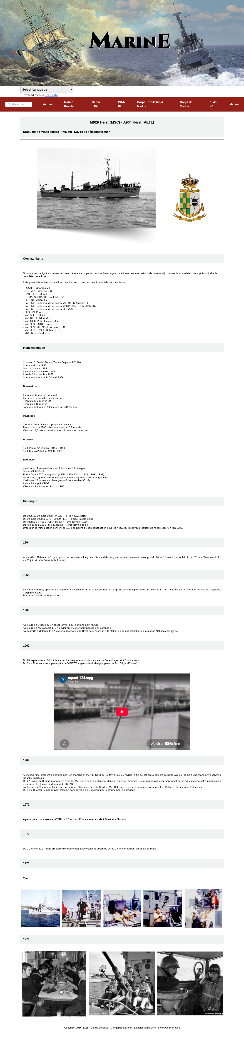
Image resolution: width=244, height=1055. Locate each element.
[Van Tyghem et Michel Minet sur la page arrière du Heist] (122, 908)
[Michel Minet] (81, 908)
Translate (51, 95)
